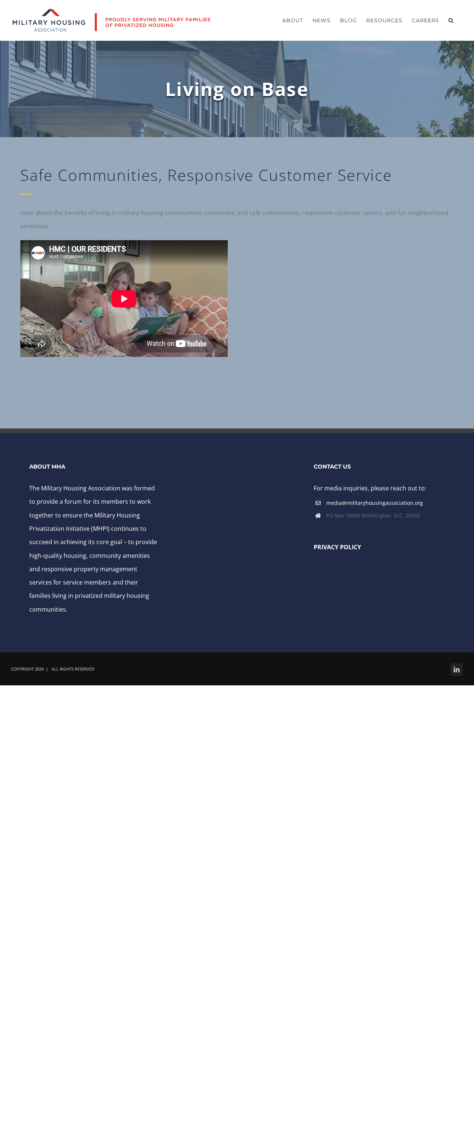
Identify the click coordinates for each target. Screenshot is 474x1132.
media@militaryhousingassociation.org (374, 502)
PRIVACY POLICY (338, 547)
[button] (451, 20)
